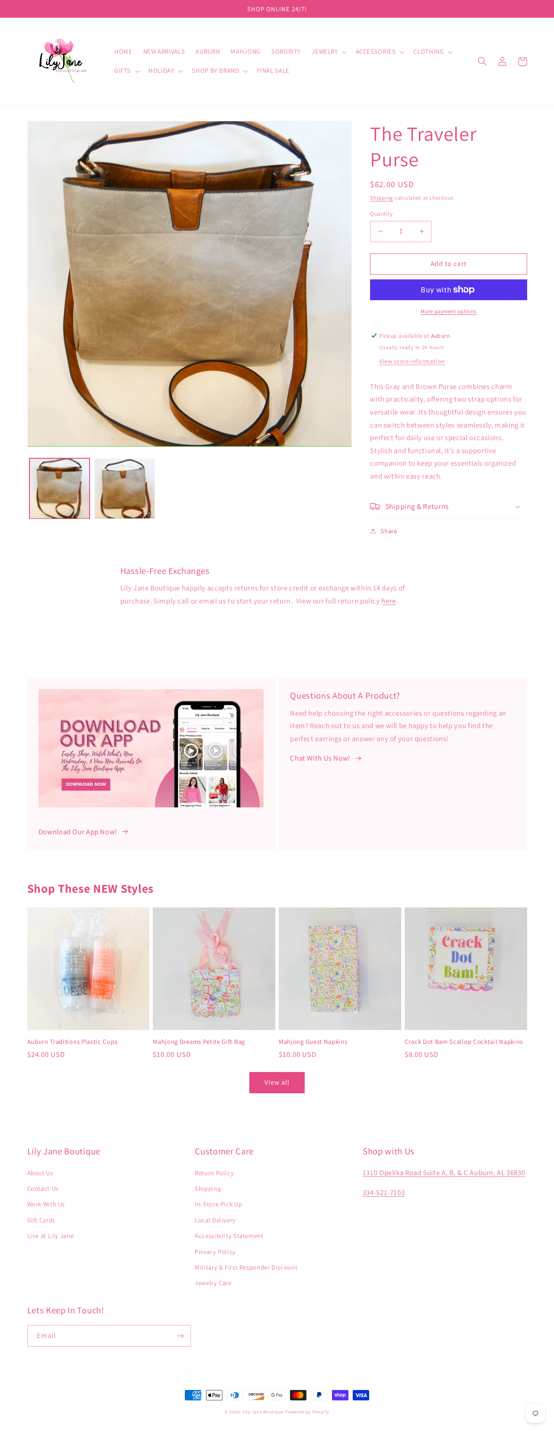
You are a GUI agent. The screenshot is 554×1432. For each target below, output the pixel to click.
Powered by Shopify (307, 1412)
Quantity (381, 213)
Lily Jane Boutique (262, 1412)
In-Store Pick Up (218, 1204)
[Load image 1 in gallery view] (59, 488)
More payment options (449, 311)
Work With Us (46, 1204)
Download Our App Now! (78, 831)
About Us (40, 1173)
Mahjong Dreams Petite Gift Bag (199, 1041)
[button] (328, 52)
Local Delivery (215, 1220)
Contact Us (42, 1188)
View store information (412, 361)
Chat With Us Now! (320, 758)
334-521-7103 (384, 1192)
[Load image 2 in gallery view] (124, 488)
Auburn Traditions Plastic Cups (72, 1041)
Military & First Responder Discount (246, 1267)
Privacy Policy (215, 1251)
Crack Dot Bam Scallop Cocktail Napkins (464, 1041)
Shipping (381, 197)
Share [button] (388, 531)
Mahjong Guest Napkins (313, 1041)
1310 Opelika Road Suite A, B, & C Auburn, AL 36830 (444, 1172)
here (388, 601)
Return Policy (214, 1173)
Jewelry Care (213, 1283)
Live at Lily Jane (50, 1235)
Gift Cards (41, 1220)
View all (277, 1082)
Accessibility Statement (229, 1235)
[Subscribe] (180, 1335)
